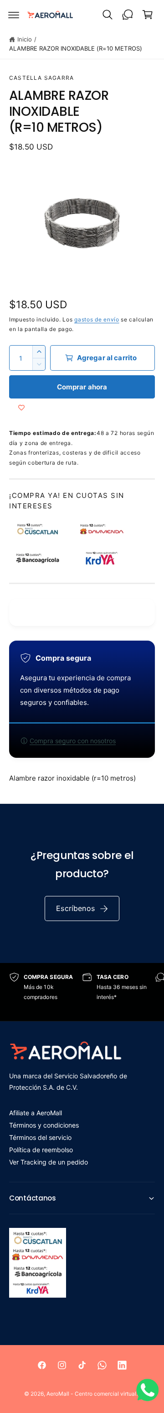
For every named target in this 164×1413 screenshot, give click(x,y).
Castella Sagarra (41, 77)
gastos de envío (96, 319)
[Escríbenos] (128, 15)
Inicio (24, 39)
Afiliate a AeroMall (35, 1113)
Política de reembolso (41, 1150)
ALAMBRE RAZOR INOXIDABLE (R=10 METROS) (75, 48)
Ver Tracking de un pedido (48, 1162)
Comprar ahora (82, 387)
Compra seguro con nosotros (73, 741)
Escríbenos (75, 908)
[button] (14, 15)
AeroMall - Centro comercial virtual (91, 1393)
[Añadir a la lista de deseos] (21, 408)
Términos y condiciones (44, 1125)
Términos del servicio (40, 1137)
